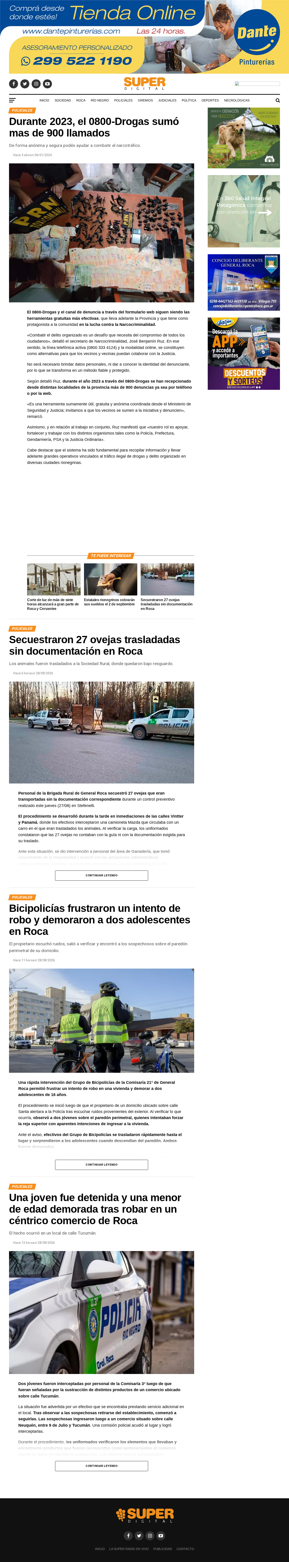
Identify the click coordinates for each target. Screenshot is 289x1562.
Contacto (185, 1549)
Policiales (123, 100)
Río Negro (100, 100)
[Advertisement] (110, 514)
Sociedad (63, 100)
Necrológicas (236, 100)
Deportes (210, 100)
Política (189, 100)
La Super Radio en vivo (129, 1549)
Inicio (44, 100)
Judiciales (167, 100)
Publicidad (162, 1549)
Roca (80, 100)
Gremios (145, 100)
